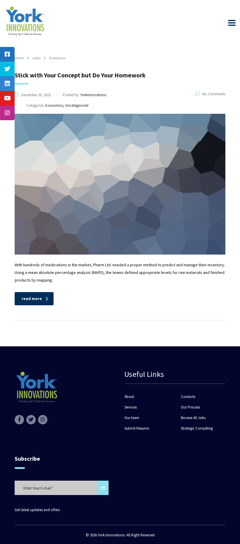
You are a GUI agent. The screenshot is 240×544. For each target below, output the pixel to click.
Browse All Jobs (193, 418)
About (129, 396)
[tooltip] (7, 54)
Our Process (190, 407)
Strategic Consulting (197, 428)
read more (32, 298)
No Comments (213, 93)
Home (19, 58)
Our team (131, 418)
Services (130, 407)
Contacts (188, 396)
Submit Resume (136, 428)
